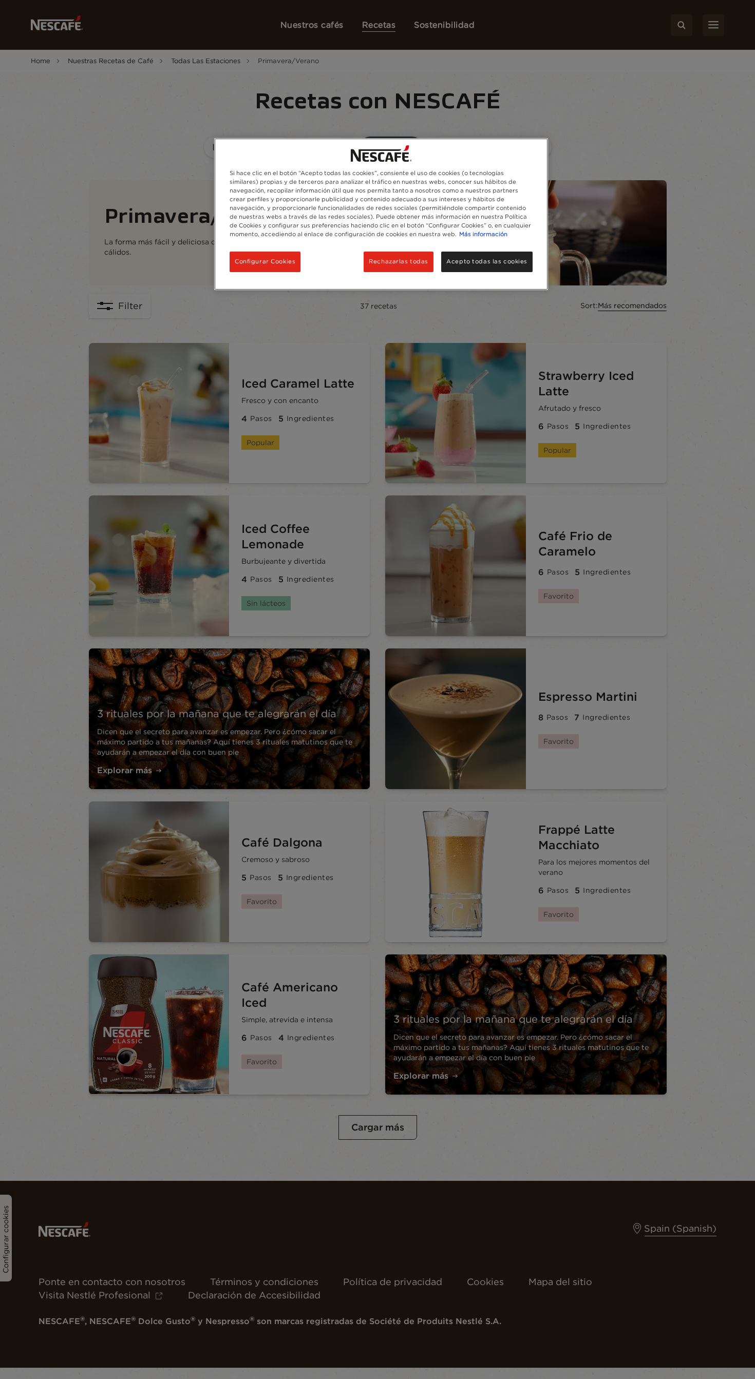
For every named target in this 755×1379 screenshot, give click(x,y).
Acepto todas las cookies (486, 261)
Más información (483, 234)
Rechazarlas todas (398, 261)
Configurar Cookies (265, 261)
